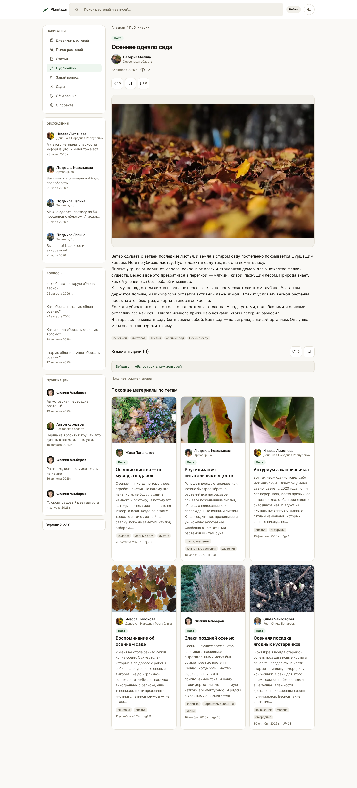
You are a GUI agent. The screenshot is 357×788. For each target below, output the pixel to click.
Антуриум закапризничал (281, 469)
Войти (293, 9)
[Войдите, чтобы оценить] (130, 83)
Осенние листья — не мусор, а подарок (139, 472)
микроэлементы (198, 541)
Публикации (57, 380)
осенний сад (175, 338)
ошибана (124, 710)
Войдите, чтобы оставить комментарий (149, 366)
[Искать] (76, 9)
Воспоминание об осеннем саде (135, 641)
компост (123, 535)
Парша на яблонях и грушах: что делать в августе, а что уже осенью (74, 440)
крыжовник (263, 710)
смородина (263, 717)
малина (282, 710)
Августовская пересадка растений (67, 403)
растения (228, 548)
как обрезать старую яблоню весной (71, 285)
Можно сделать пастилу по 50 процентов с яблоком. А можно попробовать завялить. (73, 216)
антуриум (277, 530)
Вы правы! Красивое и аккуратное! (65, 247)
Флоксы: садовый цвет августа (73, 502)
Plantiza (58, 9)
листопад (138, 338)
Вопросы (54, 273)
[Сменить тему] (309, 9)
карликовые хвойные (219, 704)
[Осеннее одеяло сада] (212, 171)
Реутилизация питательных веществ (209, 472)
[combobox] (182, 9)
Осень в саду (198, 338)
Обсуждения (58, 123)
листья (156, 338)
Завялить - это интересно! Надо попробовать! (73, 180)
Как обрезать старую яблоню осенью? (71, 308)
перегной (120, 338)
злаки (191, 711)
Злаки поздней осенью (210, 638)
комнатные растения (201, 548)
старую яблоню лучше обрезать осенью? (73, 354)
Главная (118, 27)
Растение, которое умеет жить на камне (72, 470)
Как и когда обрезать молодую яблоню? (72, 331)
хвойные (193, 704)
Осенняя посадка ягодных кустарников (277, 641)
